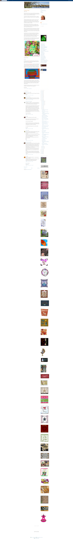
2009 (42, 152)
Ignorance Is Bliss (44, 131)
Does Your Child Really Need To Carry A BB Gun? (45, 134)
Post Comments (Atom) (29, 169)
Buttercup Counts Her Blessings (44, 46)
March (43, 146)
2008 (42, 153)
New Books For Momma (44, 138)
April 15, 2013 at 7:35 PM (29, 128)
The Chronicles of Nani (43, 57)
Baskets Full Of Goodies (44, 143)
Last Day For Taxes (44, 127)
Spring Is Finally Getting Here (45, 116)
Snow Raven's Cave (43, 55)
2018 (42, 95)
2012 (42, 149)
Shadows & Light (42, 54)
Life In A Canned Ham (43, 50)
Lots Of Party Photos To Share (45, 109)
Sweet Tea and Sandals (43, 56)
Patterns (41, 11)
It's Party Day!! (43, 110)
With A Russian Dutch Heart (43, 62)
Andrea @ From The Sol (28, 101)
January (43, 148)
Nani (26, 116)
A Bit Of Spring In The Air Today (45, 125)
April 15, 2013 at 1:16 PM (29, 99)
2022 (42, 91)
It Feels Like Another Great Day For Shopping (45, 137)
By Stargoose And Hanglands (44, 47)
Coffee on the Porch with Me (44, 49)
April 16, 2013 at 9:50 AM (29, 154)
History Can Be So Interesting (45, 118)
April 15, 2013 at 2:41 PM (29, 114)
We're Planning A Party (44, 117)
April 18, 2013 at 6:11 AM (29, 161)
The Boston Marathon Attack (45, 126)
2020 (42, 93)
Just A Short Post (43, 139)
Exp (24, 59)
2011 (42, 150)
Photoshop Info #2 (44, 140)
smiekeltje (27, 130)
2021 (42, 92)
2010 (42, 151)
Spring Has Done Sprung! (44, 115)
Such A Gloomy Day (44, 130)
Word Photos (42, 12)
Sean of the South (42, 53)
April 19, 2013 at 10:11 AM (29, 165)
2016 (42, 97)
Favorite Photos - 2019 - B (43, 10)
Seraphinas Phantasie (28, 92)
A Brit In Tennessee (43, 44)
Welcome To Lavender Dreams (44, 61)
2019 (42, 94)
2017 (42, 96)
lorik (26, 156)
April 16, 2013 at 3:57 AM (29, 140)
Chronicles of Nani (43, 48)
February (43, 147)
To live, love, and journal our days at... (45, 60)
